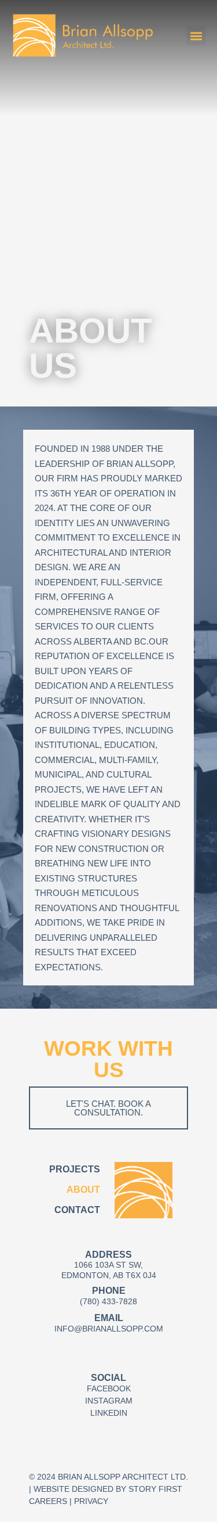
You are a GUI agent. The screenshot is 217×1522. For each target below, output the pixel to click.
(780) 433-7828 (108, 1301)
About (83, 1189)
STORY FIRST (155, 1489)
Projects (74, 1169)
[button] (195, 35)
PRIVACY (91, 1501)
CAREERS (48, 1501)
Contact (77, 1210)
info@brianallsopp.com (108, 1328)
